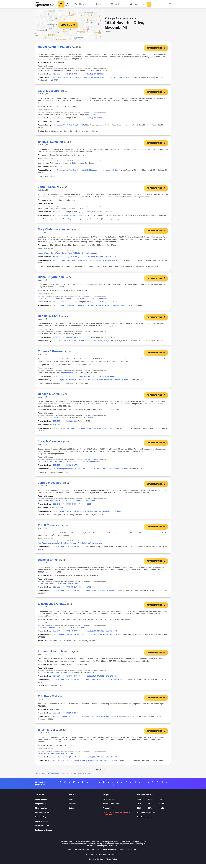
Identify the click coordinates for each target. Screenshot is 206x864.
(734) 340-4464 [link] (84, 257)
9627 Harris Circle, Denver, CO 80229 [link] (102, 760)
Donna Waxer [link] (56, 253)
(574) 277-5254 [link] (72, 757)
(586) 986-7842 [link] (85, 376)
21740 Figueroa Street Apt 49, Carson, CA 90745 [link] (103, 634)
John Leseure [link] (66, 500)
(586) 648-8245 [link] (98, 118)
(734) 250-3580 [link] (110, 257)
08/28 (150, 799)
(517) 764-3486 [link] (72, 676)
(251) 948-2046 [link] (72, 713)
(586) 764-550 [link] (97, 212)
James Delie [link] (59, 753)
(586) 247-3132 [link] (58, 757)
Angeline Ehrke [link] (77, 583)
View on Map (68, 25)
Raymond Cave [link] (90, 114)
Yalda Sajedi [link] (78, 253)
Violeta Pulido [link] (52, 627)
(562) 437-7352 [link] (111, 631)
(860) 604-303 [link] (58, 257)
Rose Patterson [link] (58, 298)
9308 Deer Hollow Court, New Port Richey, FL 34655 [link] (111, 77)
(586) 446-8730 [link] (72, 631)
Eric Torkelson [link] (54, 417)
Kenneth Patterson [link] (87, 298)
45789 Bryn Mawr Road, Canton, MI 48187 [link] (69, 260)
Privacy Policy (108, 808)
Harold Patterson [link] (101, 298)
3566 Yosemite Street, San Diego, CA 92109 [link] (102, 679)
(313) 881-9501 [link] (85, 676)
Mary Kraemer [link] (68, 461)
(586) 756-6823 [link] (85, 504)
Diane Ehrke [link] (88, 417)
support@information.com (130, 849)
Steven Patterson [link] (44, 298)
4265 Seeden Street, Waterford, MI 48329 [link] (68, 125)
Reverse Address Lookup (56, 774)
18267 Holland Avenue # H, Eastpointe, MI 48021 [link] (110, 469)
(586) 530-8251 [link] (58, 421)
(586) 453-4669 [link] (111, 376)
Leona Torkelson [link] (58, 543)
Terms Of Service (96, 859)
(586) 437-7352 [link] (85, 631)
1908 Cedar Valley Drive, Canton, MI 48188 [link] (102, 260)
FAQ (71, 799)
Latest (71, 808)
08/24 (162, 804)
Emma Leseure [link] (78, 500)
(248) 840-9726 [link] (111, 676)
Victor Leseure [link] (43, 500)
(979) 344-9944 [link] (58, 631)
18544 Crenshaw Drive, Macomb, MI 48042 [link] (69, 341)
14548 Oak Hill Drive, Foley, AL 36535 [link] (101, 428)
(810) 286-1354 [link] (58, 74)
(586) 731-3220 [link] (58, 713)
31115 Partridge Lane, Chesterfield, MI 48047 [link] (102, 170)
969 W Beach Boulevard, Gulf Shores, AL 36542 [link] (71, 716)
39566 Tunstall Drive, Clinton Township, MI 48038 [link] (71, 77)
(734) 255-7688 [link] (97, 257)
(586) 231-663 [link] (71, 421)
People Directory (40, 774)
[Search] (149, 4)
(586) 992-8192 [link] (71, 376)
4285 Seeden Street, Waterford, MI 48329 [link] (68, 170)
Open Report (154, 48)
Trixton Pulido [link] (63, 627)
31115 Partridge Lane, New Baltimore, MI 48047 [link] (103, 511)
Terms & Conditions (111, 804)
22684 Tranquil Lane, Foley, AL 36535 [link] (101, 341)
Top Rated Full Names (146, 812)
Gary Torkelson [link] (96, 543)
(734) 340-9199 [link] (71, 257)
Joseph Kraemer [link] (66, 373)
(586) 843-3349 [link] (72, 504)
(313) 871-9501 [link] (98, 676)
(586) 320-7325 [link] (98, 631)
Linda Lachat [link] (43, 461)
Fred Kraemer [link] (79, 461)
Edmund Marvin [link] (67, 672)
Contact (72, 804)
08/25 (150, 804)
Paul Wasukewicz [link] (44, 543)
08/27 (162, 799)
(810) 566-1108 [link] (58, 376)
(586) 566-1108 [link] (98, 302)
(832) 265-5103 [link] (58, 337)
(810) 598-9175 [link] (58, 587)
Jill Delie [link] (50, 753)
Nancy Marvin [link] (55, 672)
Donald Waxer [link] (67, 253)
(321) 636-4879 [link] (98, 757)
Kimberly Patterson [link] (71, 298)
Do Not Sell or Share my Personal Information (116, 813)
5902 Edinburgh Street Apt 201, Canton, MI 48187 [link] (71, 469)
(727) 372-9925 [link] (72, 74)
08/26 (139, 804)
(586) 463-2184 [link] (72, 587)
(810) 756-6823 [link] (58, 212)
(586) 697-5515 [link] (72, 337)
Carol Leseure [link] (90, 500)
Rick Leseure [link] (55, 500)
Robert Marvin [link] (43, 672)
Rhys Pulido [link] (84, 627)
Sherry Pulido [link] (74, 627)
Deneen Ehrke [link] (65, 583)
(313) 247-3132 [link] (111, 757)
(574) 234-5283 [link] (85, 757)
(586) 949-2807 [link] (58, 504)
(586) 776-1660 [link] (58, 465)
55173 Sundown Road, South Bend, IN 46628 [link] (70, 760)
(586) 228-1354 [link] (98, 74)
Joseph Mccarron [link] (90, 253)
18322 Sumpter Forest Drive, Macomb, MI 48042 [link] (71, 305)
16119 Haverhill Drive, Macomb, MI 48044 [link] (68, 511)
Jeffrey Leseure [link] (78, 163)
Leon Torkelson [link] (71, 543)
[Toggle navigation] (170, 4)
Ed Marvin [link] (90, 672)
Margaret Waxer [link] (44, 253)
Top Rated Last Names (146, 817)
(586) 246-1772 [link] (72, 465)
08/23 (139, 808)
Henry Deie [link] (69, 753)
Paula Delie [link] (42, 753)
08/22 (150, 808)
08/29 (139, 799)
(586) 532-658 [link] (84, 337)
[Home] (44, 4)
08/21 (162, 808)
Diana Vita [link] (42, 627)
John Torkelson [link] (83, 543)
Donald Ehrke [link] (43, 583)
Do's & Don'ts (108, 799)
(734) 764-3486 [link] (58, 676)
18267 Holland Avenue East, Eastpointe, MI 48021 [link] (110, 380)
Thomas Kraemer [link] (55, 461)
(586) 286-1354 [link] (85, 74)
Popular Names (145, 794)
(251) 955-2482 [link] (85, 587)
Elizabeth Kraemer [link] (93, 461)
